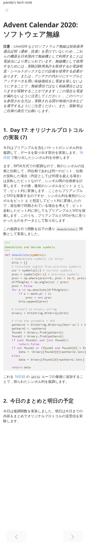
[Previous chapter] (16, 536)
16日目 (19, 376)
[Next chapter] (73, 536)
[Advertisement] (44, 484)
